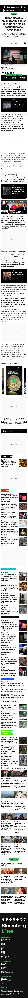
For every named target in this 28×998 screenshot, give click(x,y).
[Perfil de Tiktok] (21, 919)
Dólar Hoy (3, 966)
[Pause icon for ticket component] (2, 10)
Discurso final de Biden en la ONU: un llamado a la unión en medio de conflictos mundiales (19, 422)
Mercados (3, 964)
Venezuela (3, 946)
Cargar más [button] (14, 859)
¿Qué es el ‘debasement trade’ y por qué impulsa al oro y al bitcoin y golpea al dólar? (9, 587)
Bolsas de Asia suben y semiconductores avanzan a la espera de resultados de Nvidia (8, 515)
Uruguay (3, 952)
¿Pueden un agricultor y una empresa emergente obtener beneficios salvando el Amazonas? (9, 740)
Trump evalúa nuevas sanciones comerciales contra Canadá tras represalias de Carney (7, 784)
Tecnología (3, 982)
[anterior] (2, 422)
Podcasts (3, 971)
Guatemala (3, 957)
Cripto (2, 968)
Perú (2, 948)
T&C (2, 983)
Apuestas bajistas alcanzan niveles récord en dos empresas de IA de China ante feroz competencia (9, 497)
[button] (25, 43)
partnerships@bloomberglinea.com (9, 990)
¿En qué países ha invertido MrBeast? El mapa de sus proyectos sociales (20, 879)
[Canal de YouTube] (10, 919)
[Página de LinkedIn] (17, 919)
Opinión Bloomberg (7, 679)
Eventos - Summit (5, 989)
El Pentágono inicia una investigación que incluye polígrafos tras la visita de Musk (8, 422)
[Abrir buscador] (22, 7)
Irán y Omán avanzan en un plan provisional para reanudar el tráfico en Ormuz (7, 805)
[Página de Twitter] (7, 919)
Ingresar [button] (25, 7)
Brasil (2, 940)
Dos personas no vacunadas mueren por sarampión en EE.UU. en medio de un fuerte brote (9, 523)
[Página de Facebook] (3, 919)
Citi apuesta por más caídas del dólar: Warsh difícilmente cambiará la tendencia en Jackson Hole (9, 599)
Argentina (3, 943)
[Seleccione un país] (4, 7)
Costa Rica (3, 953)
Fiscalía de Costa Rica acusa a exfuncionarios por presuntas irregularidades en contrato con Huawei (20, 828)
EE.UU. (14, 14)
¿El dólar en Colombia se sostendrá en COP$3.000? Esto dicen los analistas (9, 610)
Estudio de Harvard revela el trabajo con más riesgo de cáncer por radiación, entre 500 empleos (7, 899)
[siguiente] (25, 422)
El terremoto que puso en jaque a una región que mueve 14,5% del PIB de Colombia (7, 827)
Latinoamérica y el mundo (6, 939)
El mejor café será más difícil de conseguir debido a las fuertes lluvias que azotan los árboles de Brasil (8, 749)
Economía (3, 963)
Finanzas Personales (5, 970)
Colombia (3, 944)
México (3, 942)
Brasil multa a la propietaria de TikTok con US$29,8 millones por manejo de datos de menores (9, 541)
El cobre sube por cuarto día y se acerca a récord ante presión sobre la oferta (9, 506)
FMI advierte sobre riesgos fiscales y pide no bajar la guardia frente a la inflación (9, 532)
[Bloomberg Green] (14, 732)
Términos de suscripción (6, 980)
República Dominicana (6, 956)
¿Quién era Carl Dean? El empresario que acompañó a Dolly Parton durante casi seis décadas (7, 880)
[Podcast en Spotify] (25, 919)
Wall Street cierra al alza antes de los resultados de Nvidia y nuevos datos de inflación (9, 577)
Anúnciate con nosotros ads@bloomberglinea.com (12, 991)
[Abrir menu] (2, 7)
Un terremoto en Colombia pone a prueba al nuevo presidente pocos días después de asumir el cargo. (9, 715)
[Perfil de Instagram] (14, 919)
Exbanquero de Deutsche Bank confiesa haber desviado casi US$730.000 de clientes (6, 850)
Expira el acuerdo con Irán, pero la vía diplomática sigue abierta (9, 707)
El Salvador (3, 955)
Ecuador (3, 949)
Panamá (3, 951)
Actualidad (3, 967)
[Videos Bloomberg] (14, 701)
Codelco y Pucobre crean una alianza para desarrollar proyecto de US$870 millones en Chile (20, 784)
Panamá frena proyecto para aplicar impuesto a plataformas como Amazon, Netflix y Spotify (19, 805)
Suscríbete (3, 978)
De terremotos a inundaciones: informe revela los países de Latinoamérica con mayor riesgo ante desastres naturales (9, 760)
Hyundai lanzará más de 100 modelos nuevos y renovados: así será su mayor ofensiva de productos (9, 650)
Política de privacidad (6, 979)
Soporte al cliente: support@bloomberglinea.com (12, 993)
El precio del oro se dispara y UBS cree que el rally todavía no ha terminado (9, 463)
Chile (2, 947)
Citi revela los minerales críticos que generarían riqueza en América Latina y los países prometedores (9, 638)
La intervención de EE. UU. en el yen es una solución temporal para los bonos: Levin (9, 724)
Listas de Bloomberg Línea (7, 972)
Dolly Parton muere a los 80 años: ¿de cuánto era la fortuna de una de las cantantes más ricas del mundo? (20, 899)
